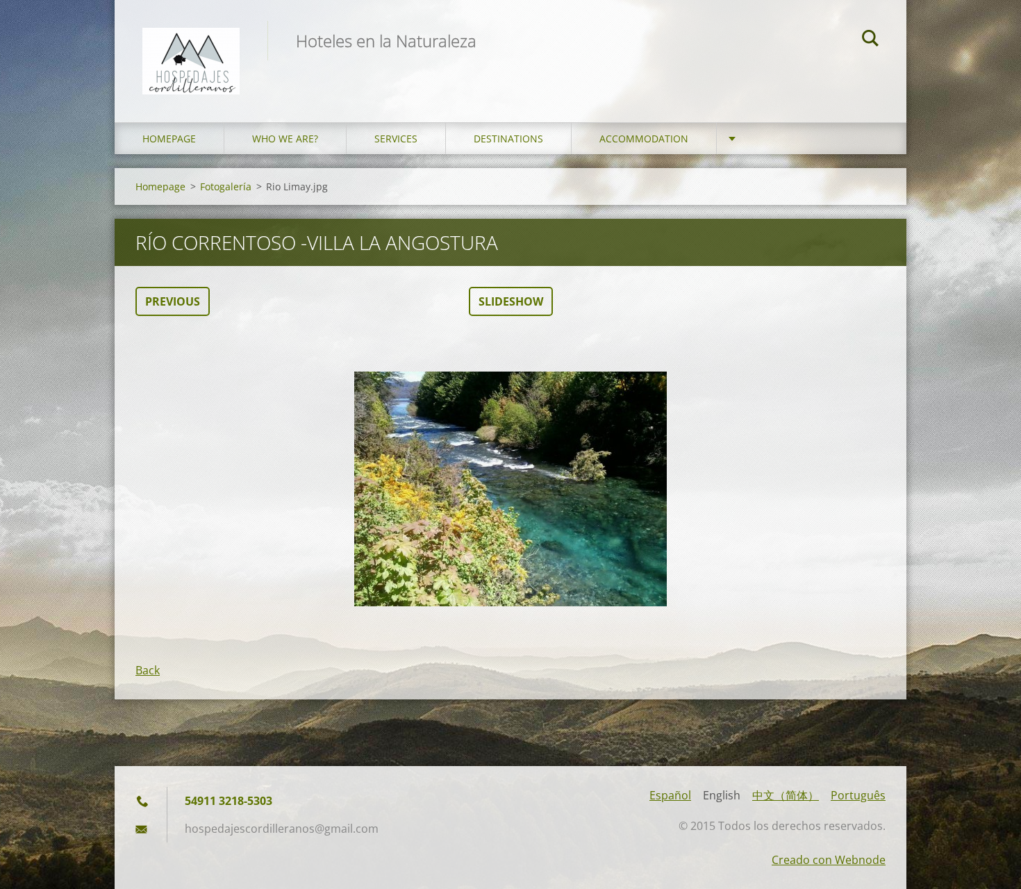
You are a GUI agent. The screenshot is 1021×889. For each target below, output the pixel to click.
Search (870, 40)
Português (858, 795)
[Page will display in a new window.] (510, 489)
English (721, 795)
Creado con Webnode (829, 859)
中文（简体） (785, 795)
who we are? (285, 138)
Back (147, 670)
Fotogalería (225, 186)
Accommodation (643, 138)
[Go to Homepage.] (191, 47)
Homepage (169, 138)
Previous (172, 301)
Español (670, 795)
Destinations (508, 138)
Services (395, 138)
